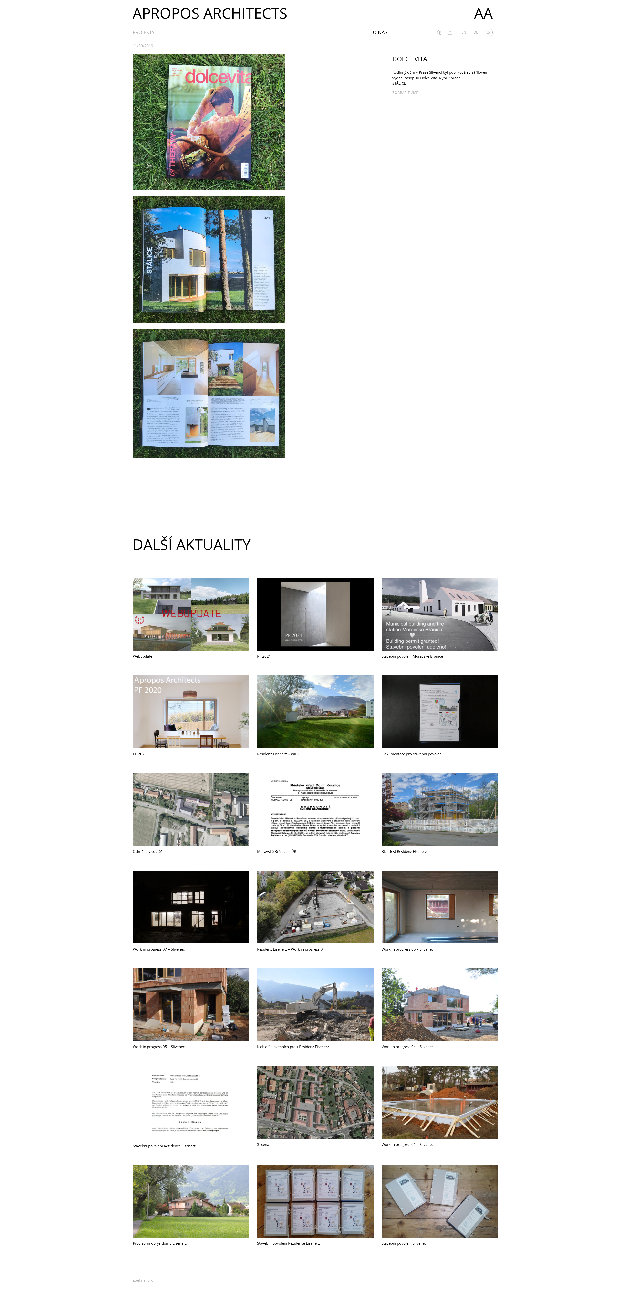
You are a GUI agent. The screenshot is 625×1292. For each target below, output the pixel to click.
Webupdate (142, 656)
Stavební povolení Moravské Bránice (412, 656)
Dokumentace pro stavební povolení (412, 753)
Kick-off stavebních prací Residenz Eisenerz (293, 1046)
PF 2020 (140, 753)
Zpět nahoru (143, 1280)
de (475, 32)
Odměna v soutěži (148, 851)
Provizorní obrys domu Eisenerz (160, 1243)
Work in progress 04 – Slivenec (407, 1046)
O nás (380, 32)
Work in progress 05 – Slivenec (159, 1046)
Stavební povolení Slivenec (404, 1243)
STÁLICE (399, 83)
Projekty (144, 32)
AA (483, 13)
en (463, 32)
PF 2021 (264, 656)
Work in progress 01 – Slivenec (407, 1144)
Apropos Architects (210, 13)
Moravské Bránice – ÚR (276, 851)
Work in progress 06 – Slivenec (407, 949)
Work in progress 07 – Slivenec (159, 949)
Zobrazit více (405, 92)
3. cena (263, 1144)
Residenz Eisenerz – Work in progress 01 (291, 949)
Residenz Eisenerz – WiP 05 (280, 753)
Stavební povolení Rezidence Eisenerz (164, 1145)
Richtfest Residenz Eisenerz (404, 851)
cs (488, 32)
